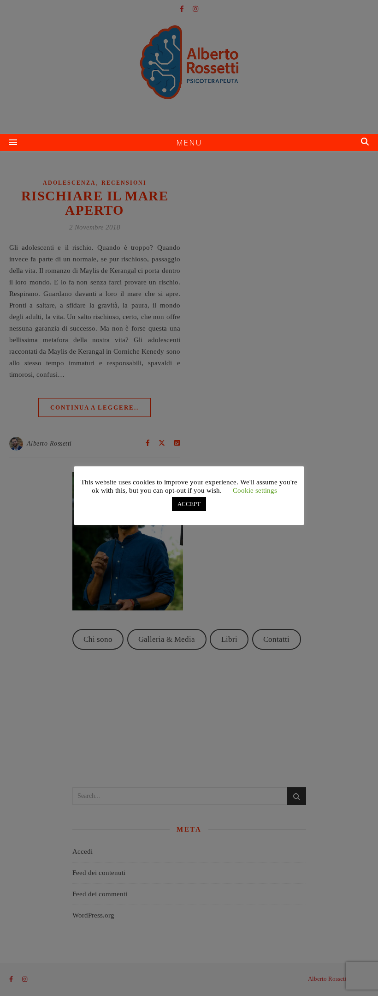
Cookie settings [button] (255, 490)
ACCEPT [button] (189, 504)
